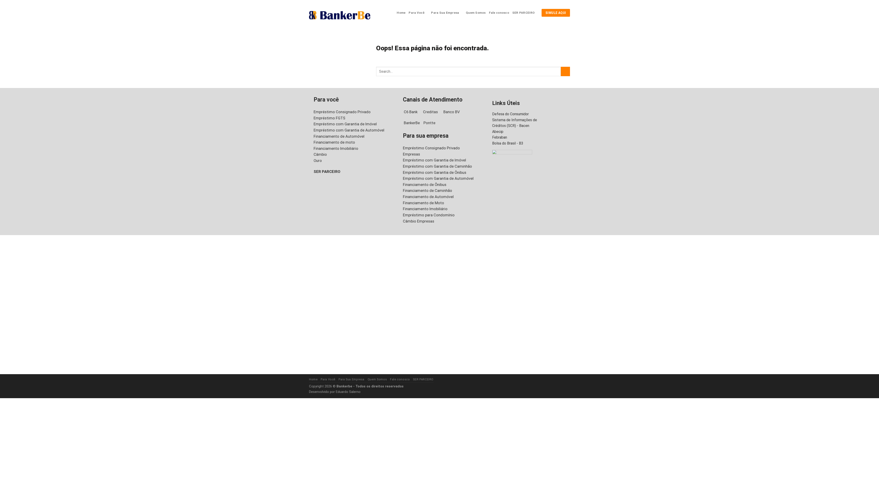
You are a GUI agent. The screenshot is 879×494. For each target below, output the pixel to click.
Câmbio (320, 154)
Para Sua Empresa (445, 12)
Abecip (497, 131)
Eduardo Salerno (348, 392)
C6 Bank (411, 112)
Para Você (416, 12)
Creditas (430, 112)
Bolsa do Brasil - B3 (507, 143)
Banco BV (451, 112)
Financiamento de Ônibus (424, 185)
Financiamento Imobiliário (336, 148)
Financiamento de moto (334, 142)
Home (401, 12)
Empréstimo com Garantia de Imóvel (345, 124)
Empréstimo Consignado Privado (342, 112)
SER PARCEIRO (523, 12)
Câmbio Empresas (418, 221)
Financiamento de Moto (423, 203)
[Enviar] (565, 71)
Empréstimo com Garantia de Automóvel (349, 130)
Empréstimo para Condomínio (429, 215)
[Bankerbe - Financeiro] (339, 15)
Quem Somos (476, 12)
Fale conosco (499, 12)
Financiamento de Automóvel (339, 136)
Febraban (499, 137)
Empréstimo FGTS (329, 118)
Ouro (318, 160)
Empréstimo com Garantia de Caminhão (437, 166)
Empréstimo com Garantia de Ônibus (434, 172)
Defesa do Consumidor (510, 114)
